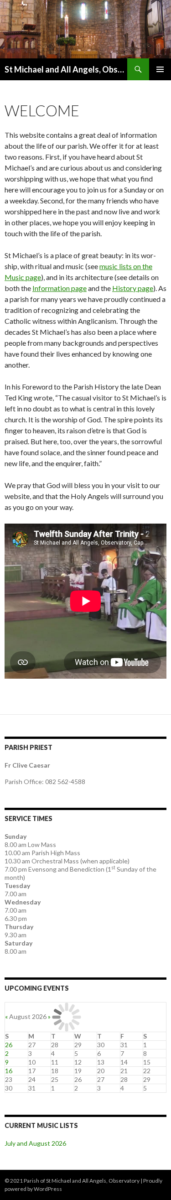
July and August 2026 (35, 1143)
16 (8, 1071)
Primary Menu (160, 69)
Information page (59, 288)
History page (132, 288)
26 (8, 1045)
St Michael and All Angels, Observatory (66, 69)
